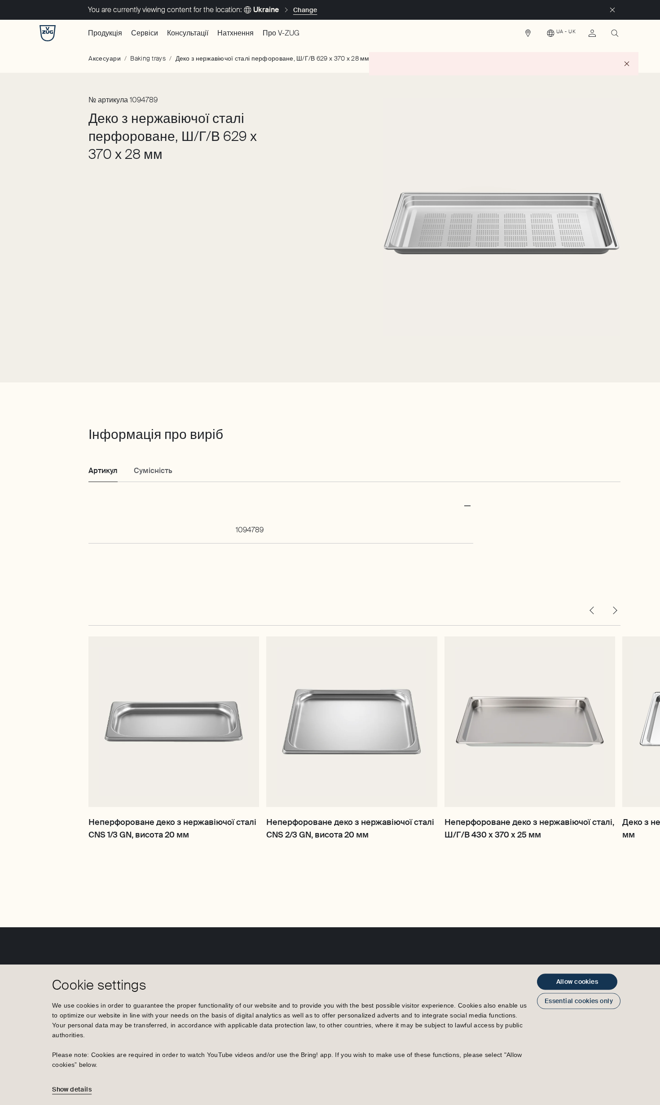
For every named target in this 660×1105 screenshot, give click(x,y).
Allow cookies (577, 982)
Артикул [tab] (103, 470)
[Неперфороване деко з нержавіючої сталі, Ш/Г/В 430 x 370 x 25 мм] (529, 721)
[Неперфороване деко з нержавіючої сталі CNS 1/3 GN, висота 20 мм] (173, 721)
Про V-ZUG (281, 33)
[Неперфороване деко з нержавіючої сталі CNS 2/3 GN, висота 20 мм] (351, 721)
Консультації (187, 33)
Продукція (105, 33)
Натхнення (235, 33)
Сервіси (144, 33)
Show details (72, 1089)
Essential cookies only (579, 1001)
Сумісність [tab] (153, 470)
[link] (528, 35)
